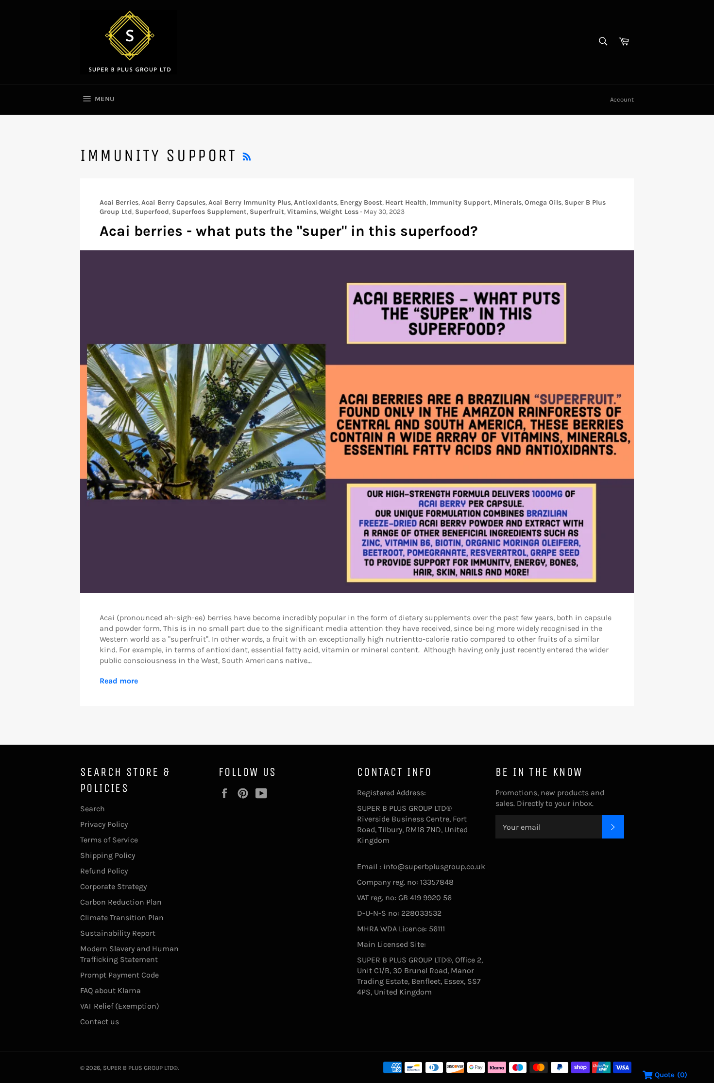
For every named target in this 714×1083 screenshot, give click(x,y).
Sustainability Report (117, 933)
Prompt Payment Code (119, 974)
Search (92, 808)
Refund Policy (104, 870)
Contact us (99, 1021)
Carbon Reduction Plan (121, 902)
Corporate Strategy (113, 886)
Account (622, 99)
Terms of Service (109, 839)
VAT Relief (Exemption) (119, 1006)
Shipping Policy (107, 855)
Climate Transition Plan (122, 917)
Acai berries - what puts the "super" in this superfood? (289, 231)
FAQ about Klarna (110, 990)
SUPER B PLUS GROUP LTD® (140, 1067)
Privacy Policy (104, 824)
